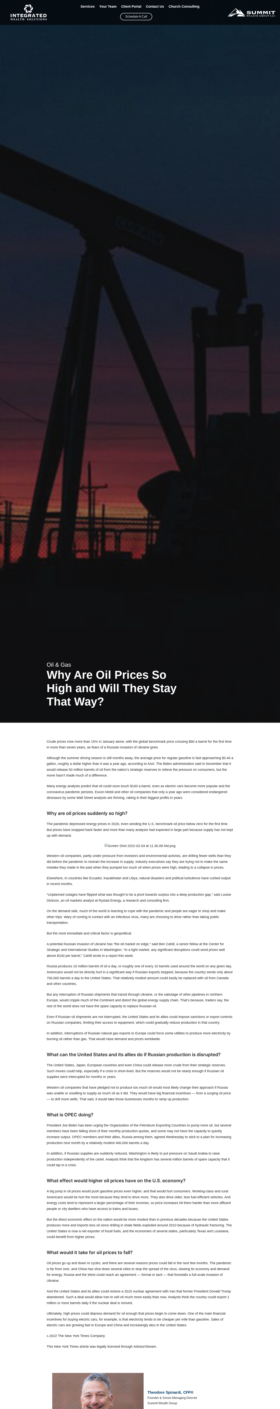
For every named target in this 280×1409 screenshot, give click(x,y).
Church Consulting (184, 6)
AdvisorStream (145, 1346)
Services (88, 6)
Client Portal (131, 6)
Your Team (108, 6)
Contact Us (155, 6)
